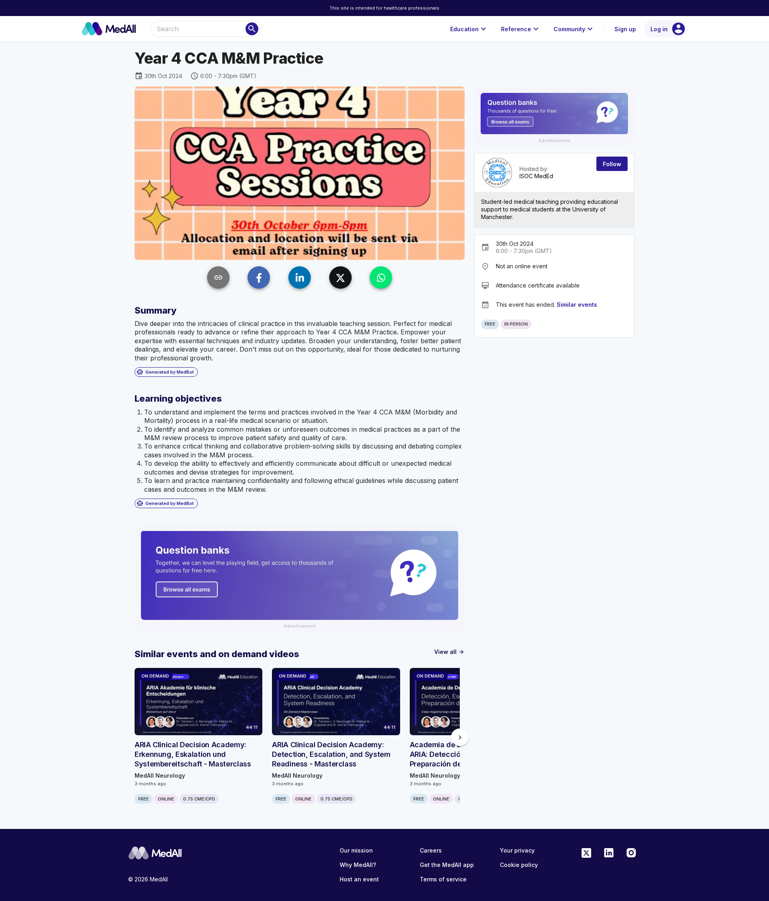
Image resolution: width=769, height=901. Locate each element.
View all (449, 651)
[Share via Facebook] (259, 277)
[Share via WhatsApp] (381, 277)
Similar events (577, 304)
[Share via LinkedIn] (299, 277)
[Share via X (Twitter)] (340, 277)
